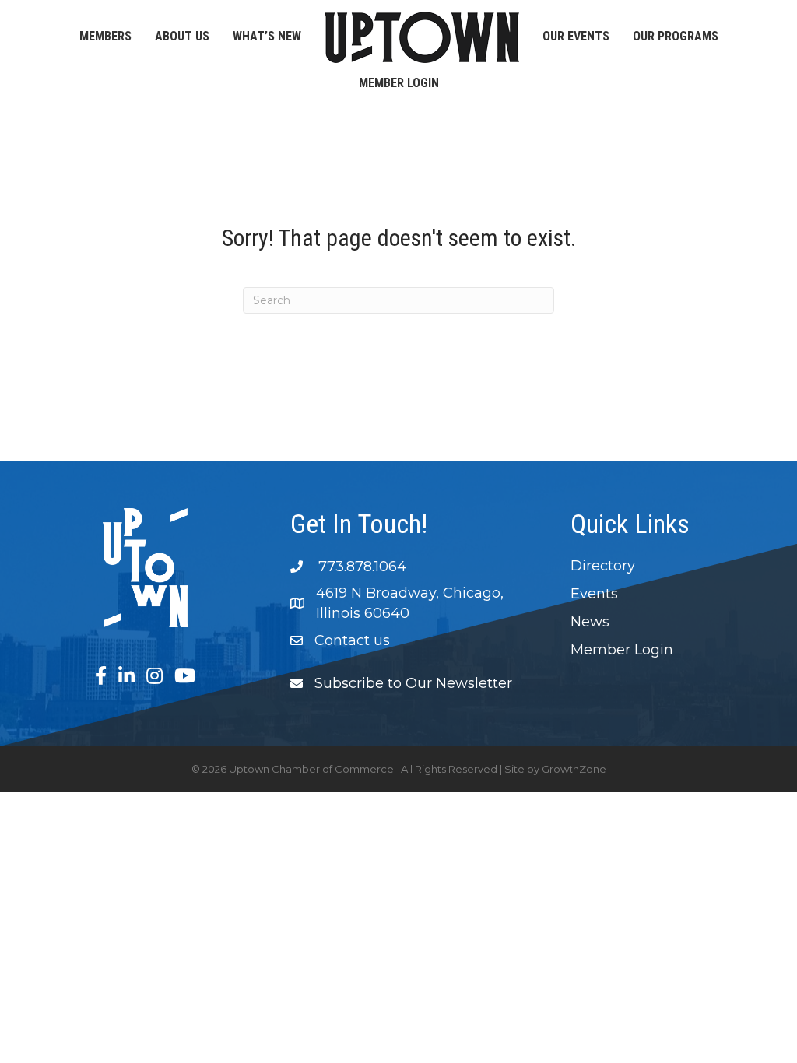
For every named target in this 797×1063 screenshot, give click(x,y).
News (590, 621)
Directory (603, 565)
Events (594, 593)
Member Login (399, 82)
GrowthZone (574, 769)
